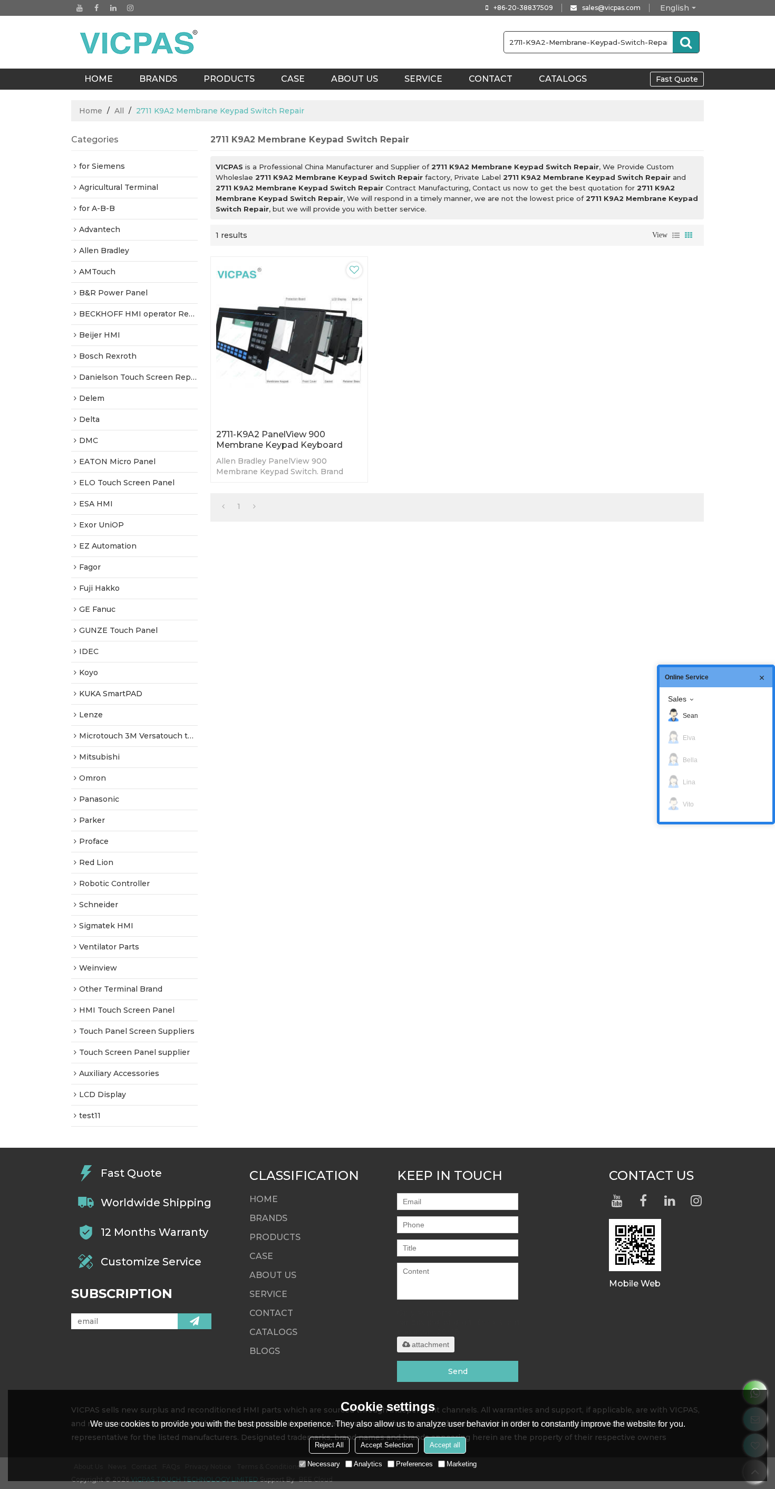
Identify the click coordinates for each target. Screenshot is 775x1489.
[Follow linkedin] (113, 8)
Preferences (414, 1464)
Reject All (329, 1445)
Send (458, 1371)
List (676, 235)
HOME (98, 79)
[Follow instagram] (130, 8)
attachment (430, 1344)
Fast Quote (677, 79)
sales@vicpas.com (611, 8)
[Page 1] (223, 506)
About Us (354, 79)
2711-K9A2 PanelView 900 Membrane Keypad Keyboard (279, 439)
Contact (490, 79)
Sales (677, 699)
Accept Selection (387, 1445)
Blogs (264, 1351)
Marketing (462, 1464)
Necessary (323, 1464)
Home (90, 111)
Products (229, 79)
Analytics (368, 1464)
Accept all (445, 1445)
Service (423, 79)
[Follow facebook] (96, 8)
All (119, 111)
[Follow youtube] (79, 8)
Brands (158, 79)
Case (293, 79)
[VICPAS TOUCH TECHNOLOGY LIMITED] (139, 42)
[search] (686, 42)
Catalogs (563, 79)
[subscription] (194, 1321)
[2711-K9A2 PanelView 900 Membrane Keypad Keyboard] (289, 340)
